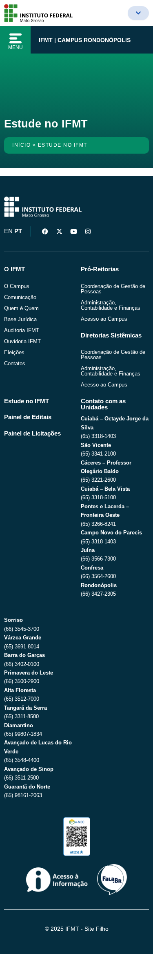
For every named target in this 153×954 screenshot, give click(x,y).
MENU (15, 47)
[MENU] (15, 38)
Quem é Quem (21, 308)
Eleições (14, 352)
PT (18, 231)
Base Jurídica (20, 319)
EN (8, 231)
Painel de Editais (27, 417)
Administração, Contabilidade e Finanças (110, 305)
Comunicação (20, 297)
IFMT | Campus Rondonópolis (85, 40)
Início (21, 145)
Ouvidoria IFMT (22, 341)
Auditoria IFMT (21, 330)
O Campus (16, 286)
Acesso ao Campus (104, 319)
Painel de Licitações (32, 433)
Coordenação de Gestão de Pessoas (113, 289)
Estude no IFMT (26, 401)
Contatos (14, 363)
